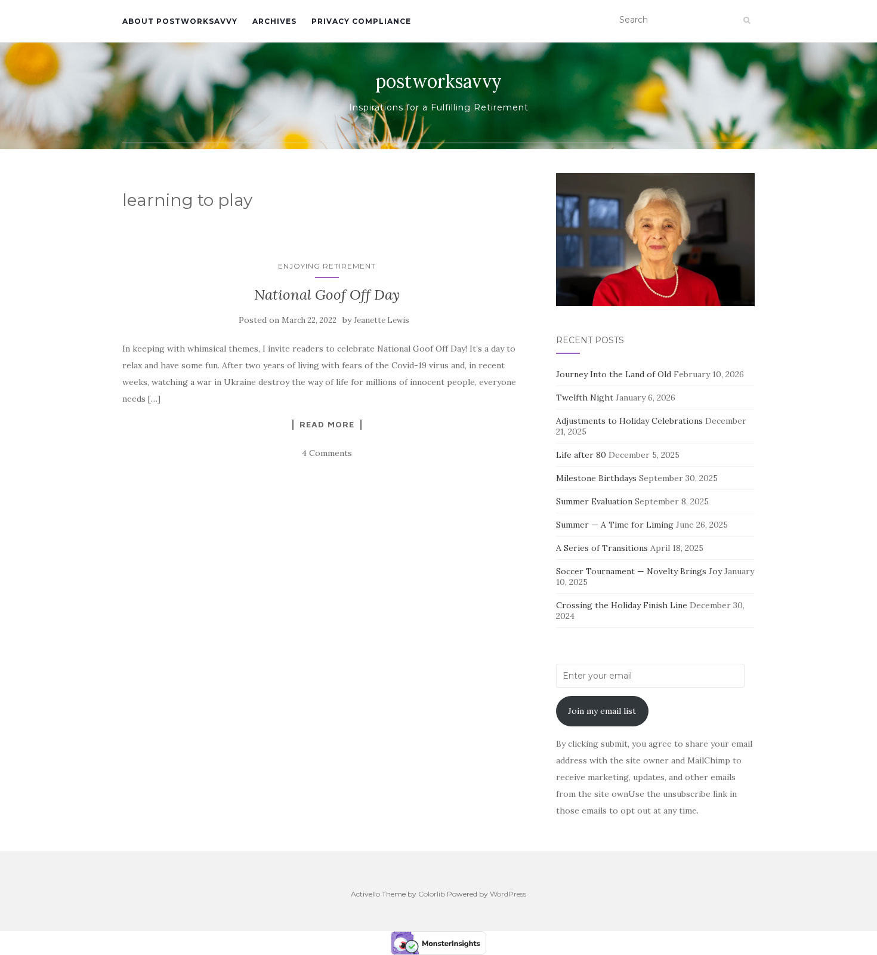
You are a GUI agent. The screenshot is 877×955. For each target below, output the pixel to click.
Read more (326, 424)
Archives (274, 21)
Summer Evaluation (594, 501)
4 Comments (327, 453)
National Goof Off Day (327, 294)
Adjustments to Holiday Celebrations (629, 420)
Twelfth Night (584, 397)
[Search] (747, 20)
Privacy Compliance (361, 21)
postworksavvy (438, 81)
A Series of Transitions (602, 548)
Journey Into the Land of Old (613, 374)
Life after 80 (581, 454)
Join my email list (602, 711)
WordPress (508, 893)
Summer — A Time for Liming (615, 524)
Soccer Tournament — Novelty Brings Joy (639, 571)
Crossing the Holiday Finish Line (621, 605)
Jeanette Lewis (381, 320)
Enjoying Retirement (327, 265)
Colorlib (431, 893)
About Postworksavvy (179, 21)
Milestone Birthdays (596, 478)
